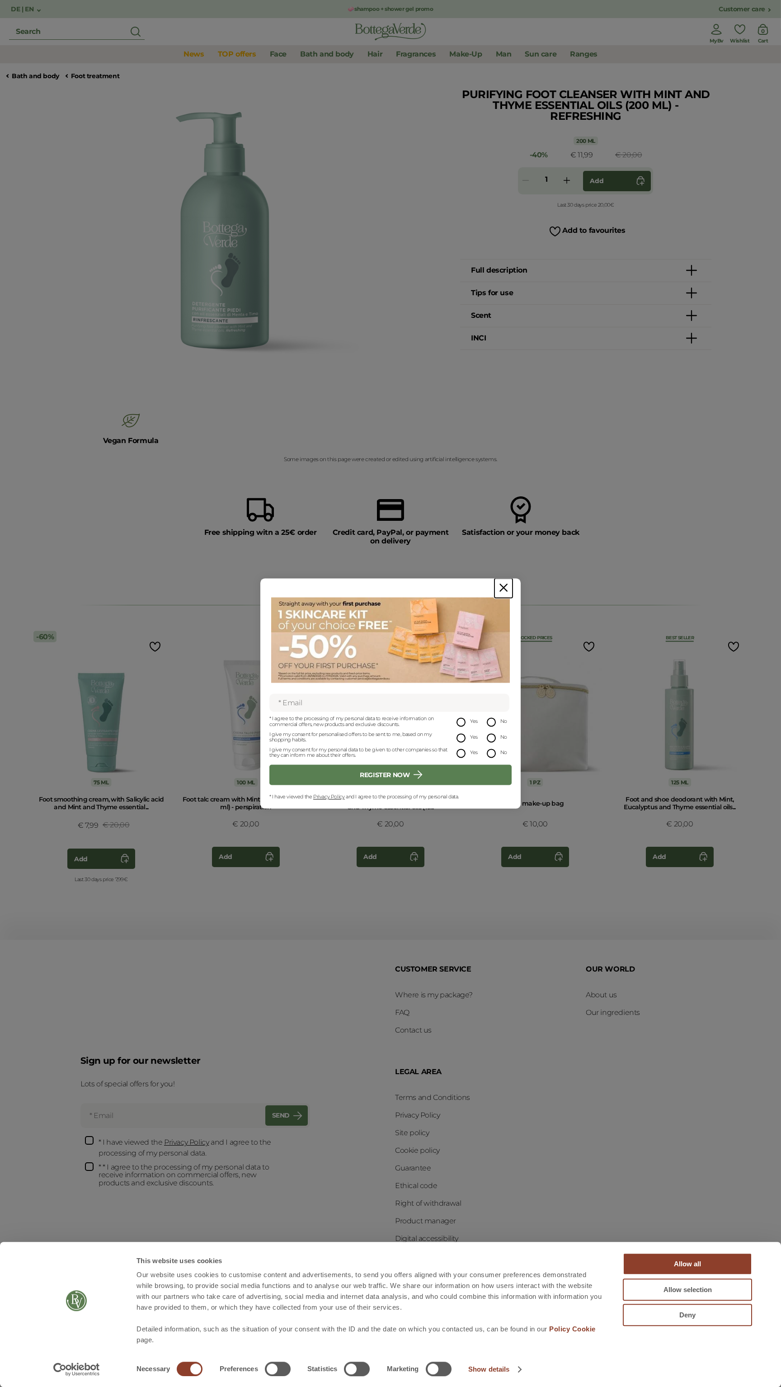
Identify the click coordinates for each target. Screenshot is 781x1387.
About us (601, 995)
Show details (488, 1369)
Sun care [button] (540, 54)
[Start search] (136, 32)
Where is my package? (434, 995)
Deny (687, 1315)
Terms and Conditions (432, 1097)
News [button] (193, 54)
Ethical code (416, 1185)
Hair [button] (374, 54)
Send (281, 1115)
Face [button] (278, 54)
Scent (481, 315)
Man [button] (504, 54)
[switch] (278, 1369)
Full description (499, 270)
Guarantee (413, 1168)
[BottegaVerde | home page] (390, 32)
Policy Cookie (572, 1329)
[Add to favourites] (154, 646)
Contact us (413, 1030)
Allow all (687, 1264)
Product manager (425, 1221)
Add (596, 181)
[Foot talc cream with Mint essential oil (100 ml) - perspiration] (246, 709)
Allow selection (687, 1289)
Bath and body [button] (327, 54)
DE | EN (23, 9)
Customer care (742, 9)
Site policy (412, 1132)
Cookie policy (417, 1150)
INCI (478, 338)
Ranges (584, 54)
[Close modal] (503, 588)
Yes (474, 721)
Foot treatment (95, 76)
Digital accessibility (426, 1238)
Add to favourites (593, 230)
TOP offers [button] (237, 54)
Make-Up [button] (465, 54)
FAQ (402, 1012)
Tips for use (492, 292)
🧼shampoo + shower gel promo (390, 8)
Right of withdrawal (428, 1203)
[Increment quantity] (566, 181)
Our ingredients (613, 1012)
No (503, 721)
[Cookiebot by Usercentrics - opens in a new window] (76, 1369)
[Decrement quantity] (525, 181)
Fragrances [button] (416, 54)
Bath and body (35, 76)
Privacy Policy (328, 796)
